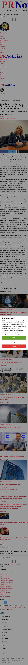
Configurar (14, 342)
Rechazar (14, 346)
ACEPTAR (14, 337)
